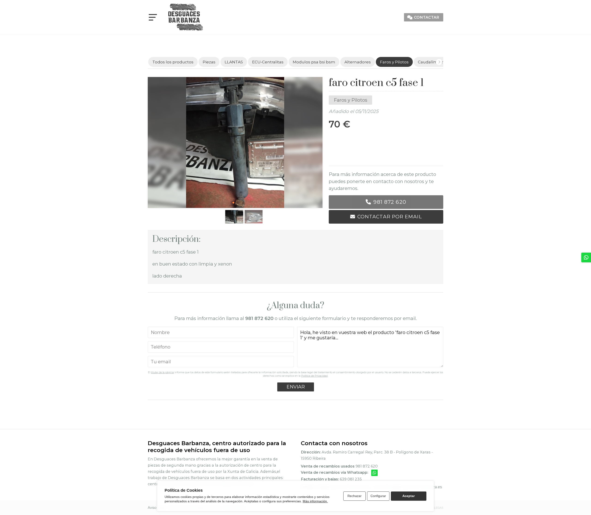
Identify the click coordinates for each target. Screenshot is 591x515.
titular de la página (162, 372)
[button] (233, 203)
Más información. (315, 501)
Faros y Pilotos (350, 100)
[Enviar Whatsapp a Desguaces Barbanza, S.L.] (374, 473)
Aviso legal (157, 508)
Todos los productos (172, 61)
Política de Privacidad (314, 375)
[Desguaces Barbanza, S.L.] (185, 17)
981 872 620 (389, 202)
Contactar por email (389, 216)
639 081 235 (351, 479)
